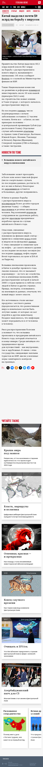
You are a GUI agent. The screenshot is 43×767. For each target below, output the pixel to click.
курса (28, 238)
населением (8, 209)
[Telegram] (24, 367)
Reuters (5, 78)
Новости (5, 11)
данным (21, 110)
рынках (32, 241)
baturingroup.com (13, 765)
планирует (34, 90)
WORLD (23, 7)
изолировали (8, 203)
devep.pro (32, 764)
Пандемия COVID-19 (31, 25)
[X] (8, 367)
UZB (18, 7)
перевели (31, 212)
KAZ (3, 7)
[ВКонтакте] (12, 367)
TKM (14, 7)
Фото (29, 11)
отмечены (28, 131)
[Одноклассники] (16, 367)
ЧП (17, 25)
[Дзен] (20, 367)
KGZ (7, 7)
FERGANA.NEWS (22, 2)
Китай (21, 25)
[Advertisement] (21, 396)
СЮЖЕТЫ (36, 11)
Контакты (6, 758)
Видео (21, 11)
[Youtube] (32, 367)
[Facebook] (28, 367)
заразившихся (12, 189)
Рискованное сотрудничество (12, 712)
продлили (15, 218)
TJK (11, 7)
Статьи (14, 11)
